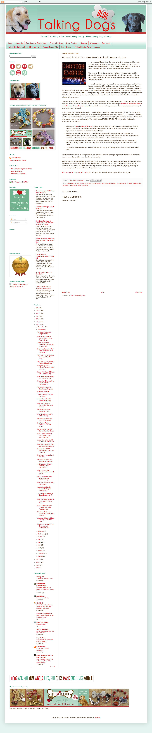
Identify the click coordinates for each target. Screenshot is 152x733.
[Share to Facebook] (98, 180)
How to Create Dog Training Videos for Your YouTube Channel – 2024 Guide (44, 606)
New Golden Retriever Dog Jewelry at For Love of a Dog (44, 435)
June (39, 542)
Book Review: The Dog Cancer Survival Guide (45, 430)
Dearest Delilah (40, 624)
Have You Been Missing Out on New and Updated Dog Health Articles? (44, 660)
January (40, 556)
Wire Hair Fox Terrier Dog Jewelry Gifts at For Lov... (45, 356)
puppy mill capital (83, 185)
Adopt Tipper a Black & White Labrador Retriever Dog (44, 478)
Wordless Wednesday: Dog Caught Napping (45, 388)
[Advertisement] (102, 271)
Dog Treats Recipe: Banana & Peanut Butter (44, 424)
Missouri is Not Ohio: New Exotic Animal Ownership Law (45, 526)
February (41, 553)
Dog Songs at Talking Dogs (36, 43)
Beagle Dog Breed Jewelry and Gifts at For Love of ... (45, 367)
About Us (19, 43)
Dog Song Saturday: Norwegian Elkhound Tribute (45, 405)
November (41, 330)
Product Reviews (56, 43)
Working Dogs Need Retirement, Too (43, 410)
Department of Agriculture (83, 126)
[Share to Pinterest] (100, 180)
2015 (38, 313)
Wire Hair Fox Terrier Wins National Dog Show (45, 362)
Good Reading (71, 43)
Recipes (84, 43)
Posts (14, 219)
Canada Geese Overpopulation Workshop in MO (45, 256)
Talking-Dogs (16, 157)
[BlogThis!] (93, 180)
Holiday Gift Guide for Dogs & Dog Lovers (23, 47)
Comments (16, 223)
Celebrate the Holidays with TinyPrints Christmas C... (44, 465)
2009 (38, 562)
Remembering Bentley (42, 598)
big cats (77, 183)
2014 (38, 316)
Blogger (97, 718)
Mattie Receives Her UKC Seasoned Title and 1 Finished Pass (45, 589)
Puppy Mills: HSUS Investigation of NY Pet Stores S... (45, 450)
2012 (38, 322)
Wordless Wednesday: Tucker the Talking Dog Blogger (45, 513)
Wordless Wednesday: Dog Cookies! (44, 333)
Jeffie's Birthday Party (83, 47)
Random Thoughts (43, 392)
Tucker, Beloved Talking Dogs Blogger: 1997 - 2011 (45, 495)
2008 (38, 565)
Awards (97, 47)
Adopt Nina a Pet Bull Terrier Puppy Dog (44, 399)
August (40, 537)
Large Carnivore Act (107, 183)
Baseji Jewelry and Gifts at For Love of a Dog (45, 373)
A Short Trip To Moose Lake (44, 578)
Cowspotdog (40, 647)
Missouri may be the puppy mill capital (75, 172)
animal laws (70, 183)
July (39, 539)
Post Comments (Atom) (78, 296)
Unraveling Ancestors (18, 174)
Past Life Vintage (16, 171)
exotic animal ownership (93, 183)
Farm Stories (66, 47)
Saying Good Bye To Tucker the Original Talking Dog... (44, 488)
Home (10, 43)
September (41, 534)
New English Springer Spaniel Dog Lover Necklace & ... (44, 507)
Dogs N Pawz (40, 638)
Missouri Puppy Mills (50, 47)
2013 (38, 319)
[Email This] (91, 180)
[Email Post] (87, 180)
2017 (38, 308)
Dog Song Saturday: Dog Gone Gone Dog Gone (45, 445)
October (40, 531)
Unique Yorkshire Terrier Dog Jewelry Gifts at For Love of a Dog (45, 240)
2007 (38, 568)
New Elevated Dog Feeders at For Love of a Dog (45, 472)
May (39, 545)
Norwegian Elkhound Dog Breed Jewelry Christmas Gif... (45, 382)
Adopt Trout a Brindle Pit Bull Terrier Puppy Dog (45, 441)
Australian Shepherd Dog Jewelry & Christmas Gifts (45, 519)
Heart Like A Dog (42, 622)
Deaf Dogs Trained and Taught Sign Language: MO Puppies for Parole (44, 222)
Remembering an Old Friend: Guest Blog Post (45, 191)
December (41, 327)
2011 (38, 324)
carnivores (83, 183)
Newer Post (66, 292)
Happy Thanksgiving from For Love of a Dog (45, 377)
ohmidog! (39, 603)
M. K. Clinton (40, 596)
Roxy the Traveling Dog (44, 613)
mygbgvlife (40, 577)
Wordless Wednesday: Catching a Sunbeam (45, 460)
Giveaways (94, 43)
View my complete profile (18, 161)
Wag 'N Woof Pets (42, 629)
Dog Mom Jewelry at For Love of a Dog (45, 415)
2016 (38, 310)
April (39, 548)
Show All (52, 666)
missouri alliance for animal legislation (127, 183)
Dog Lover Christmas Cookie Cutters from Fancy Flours (44, 338)
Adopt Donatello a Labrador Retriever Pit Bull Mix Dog (45, 344)
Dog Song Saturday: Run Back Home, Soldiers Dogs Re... (45, 350)
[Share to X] (96, 180)
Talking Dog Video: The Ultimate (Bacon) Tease (43, 287)
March (40, 550)
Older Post (138, 292)
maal (114, 183)
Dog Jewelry (106, 43)
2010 (38, 559)
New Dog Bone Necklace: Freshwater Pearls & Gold (45, 501)
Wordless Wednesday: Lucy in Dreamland (44, 419)
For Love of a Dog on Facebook (21, 169)
